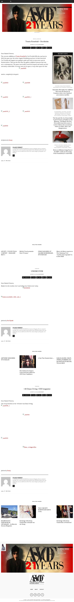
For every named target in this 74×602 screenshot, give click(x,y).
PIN (44, 47)
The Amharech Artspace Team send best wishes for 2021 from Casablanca (27, 372)
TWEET (39, 47)
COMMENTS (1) (27, 395)
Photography (62, 87)
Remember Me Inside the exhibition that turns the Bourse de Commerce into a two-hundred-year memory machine (63, 92)
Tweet (69, 115)
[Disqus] (24, 183)
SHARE (34, 47)
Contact (42, 589)
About (36, 589)
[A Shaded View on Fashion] (37, 18)
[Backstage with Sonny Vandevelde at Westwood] (65, 511)
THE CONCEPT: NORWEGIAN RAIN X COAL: (44, 509)
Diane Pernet (41, 44)
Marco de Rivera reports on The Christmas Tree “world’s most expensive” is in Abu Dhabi (65, 253)
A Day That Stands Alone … (46, 358)
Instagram (56, 87)
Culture (57, 86)
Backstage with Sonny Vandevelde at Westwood (64, 521)
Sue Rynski (10, 320)
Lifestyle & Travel (65, 114)
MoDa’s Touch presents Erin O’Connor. (26, 252)
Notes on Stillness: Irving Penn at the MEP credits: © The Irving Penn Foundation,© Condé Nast (62, 151)
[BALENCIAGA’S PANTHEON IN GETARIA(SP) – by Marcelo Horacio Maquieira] (9, 511)
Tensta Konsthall (21, 56)
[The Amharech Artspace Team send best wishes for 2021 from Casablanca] (28, 361)
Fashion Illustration (64, 113)
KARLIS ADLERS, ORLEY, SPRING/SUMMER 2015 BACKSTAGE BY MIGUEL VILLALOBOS (64, 360)
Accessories (57, 111)
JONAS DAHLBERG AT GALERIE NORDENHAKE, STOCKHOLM (45, 252)
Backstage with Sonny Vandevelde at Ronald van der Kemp (27, 522)
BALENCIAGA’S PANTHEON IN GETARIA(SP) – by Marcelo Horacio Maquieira (9, 523)
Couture (63, 111)
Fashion (57, 113)
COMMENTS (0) (27, 47)
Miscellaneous (37, 38)
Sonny (10, 140)
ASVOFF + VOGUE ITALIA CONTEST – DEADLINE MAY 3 (9, 252)
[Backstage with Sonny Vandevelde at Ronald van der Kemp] (28, 511)
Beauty (56, 145)
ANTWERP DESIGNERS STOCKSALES (8, 359)
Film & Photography (65, 86)
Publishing (69, 87)
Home (31, 589)
